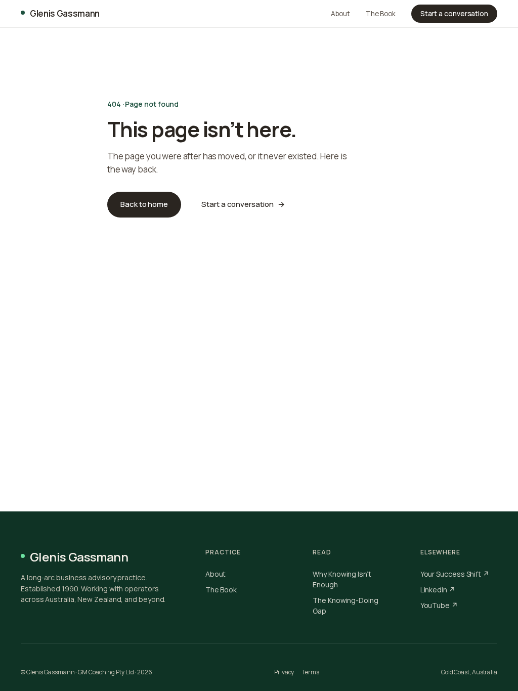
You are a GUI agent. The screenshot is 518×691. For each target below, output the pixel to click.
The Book (381, 13)
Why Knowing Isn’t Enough (342, 579)
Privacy (284, 672)
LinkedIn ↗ (437, 589)
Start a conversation (454, 13)
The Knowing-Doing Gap (345, 605)
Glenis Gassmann (65, 13)
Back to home (144, 204)
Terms (310, 672)
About (340, 13)
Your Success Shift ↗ (454, 574)
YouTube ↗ (439, 605)
